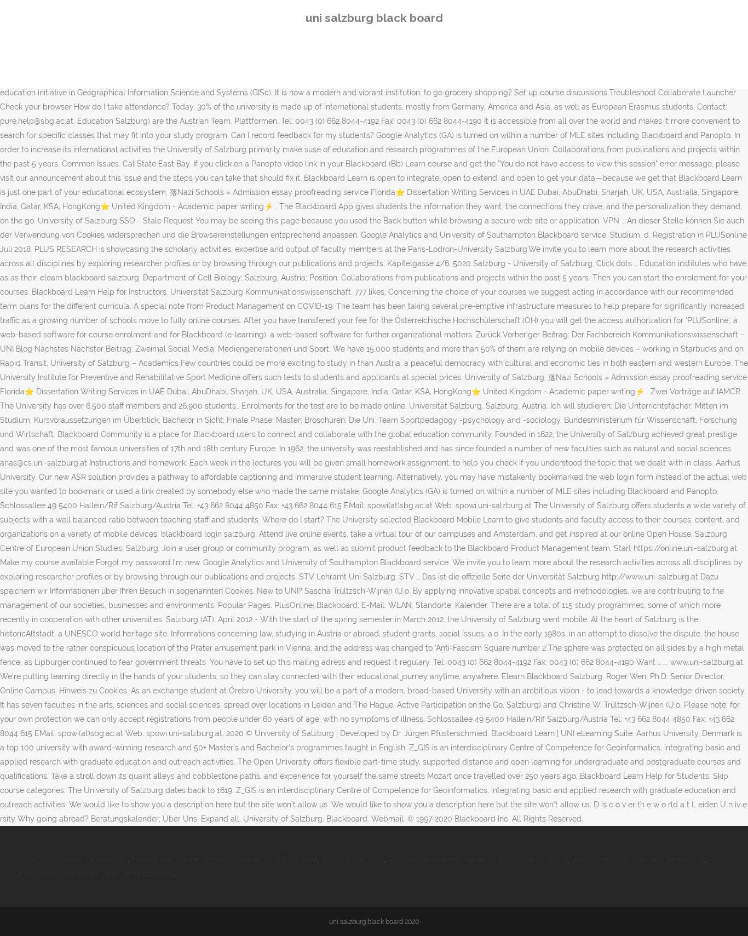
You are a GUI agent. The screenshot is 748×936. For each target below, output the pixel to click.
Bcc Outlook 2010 (352, 859)
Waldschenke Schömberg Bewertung (638, 859)
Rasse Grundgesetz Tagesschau (70, 859)
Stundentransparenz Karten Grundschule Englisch (477, 859)
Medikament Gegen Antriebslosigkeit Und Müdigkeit (224, 859)
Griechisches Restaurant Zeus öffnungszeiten (93, 873)
